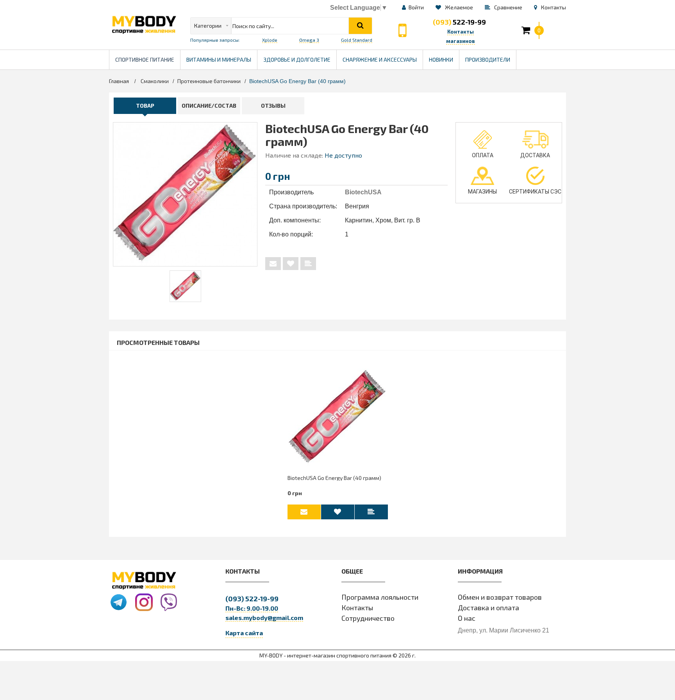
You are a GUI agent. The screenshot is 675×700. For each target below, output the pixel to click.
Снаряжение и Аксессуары (380, 59)
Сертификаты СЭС (535, 191)
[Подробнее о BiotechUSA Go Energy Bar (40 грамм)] (337, 417)
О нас (466, 618)
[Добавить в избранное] (337, 512)
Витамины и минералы (218, 59)
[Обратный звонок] (402, 30)
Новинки (441, 59)
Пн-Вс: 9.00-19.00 (251, 608)
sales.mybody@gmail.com (264, 617)
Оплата (482, 155)
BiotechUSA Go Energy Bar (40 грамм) (334, 478)
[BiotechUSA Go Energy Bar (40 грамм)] (185, 286)
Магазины (482, 191)
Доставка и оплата (488, 607)
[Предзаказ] (273, 263)
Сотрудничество (368, 618)
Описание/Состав (209, 105)
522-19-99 (459, 22)
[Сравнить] (308, 263)
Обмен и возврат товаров (500, 597)
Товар (145, 105)
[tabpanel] (185, 286)
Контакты (357, 607)
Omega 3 (309, 40)
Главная (119, 81)
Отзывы (273, 105)
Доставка (535, 155)
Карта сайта (244, 632)
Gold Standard (356, 40)
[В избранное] (290, 263)
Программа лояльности (379, 597)
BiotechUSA (363, 192)
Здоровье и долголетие (299, 56)
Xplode (269, 40)
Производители (490, 56)
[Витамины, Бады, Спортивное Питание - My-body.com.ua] (144, 25)
